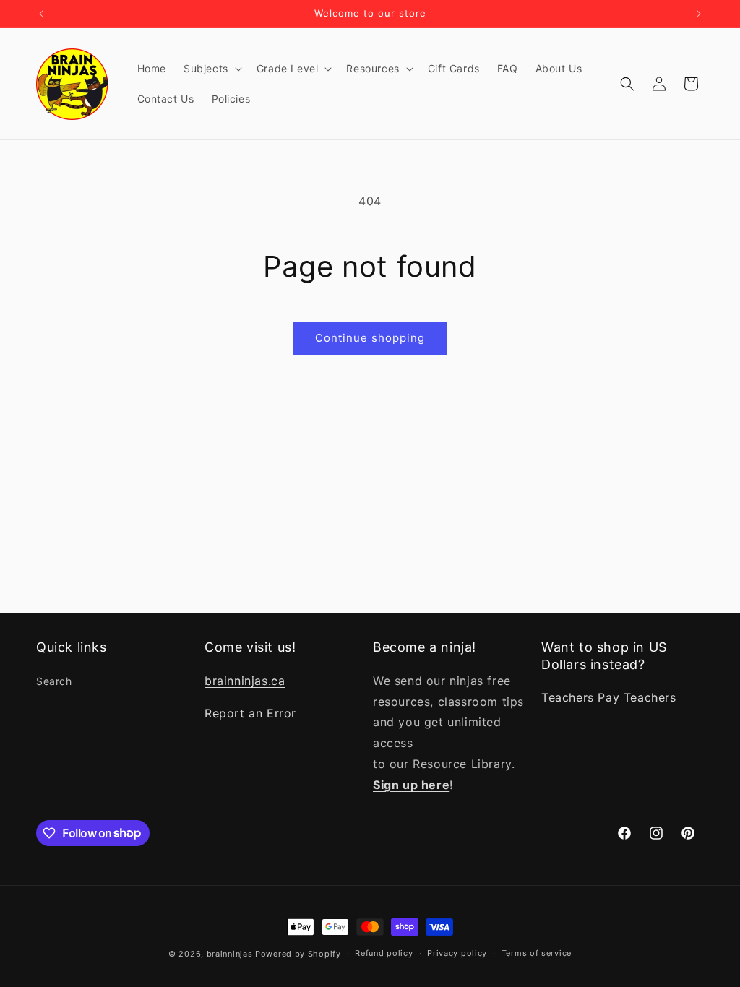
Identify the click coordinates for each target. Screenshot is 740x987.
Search (54, 681)
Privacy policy (457, 953)
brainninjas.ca (245, 680)
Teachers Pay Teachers (608, 697)
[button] (211, 68)
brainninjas (230, 954)
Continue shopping (370, 338)
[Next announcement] (699, 13)
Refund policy (384, 953)
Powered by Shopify (298, 954)
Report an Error (250, 713)
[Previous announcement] (41, 13)
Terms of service (537, 953)
